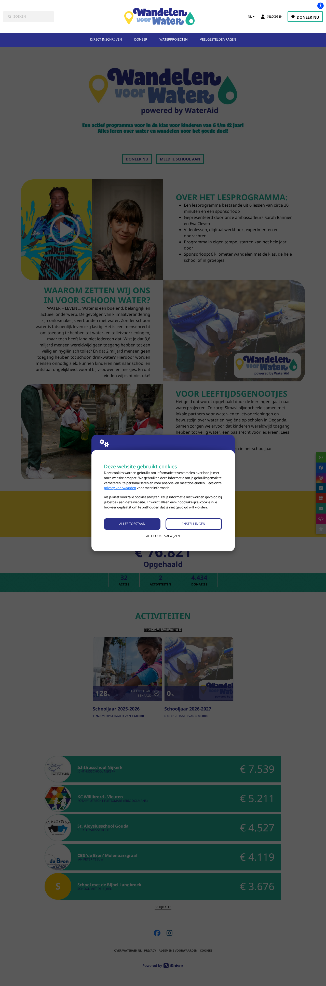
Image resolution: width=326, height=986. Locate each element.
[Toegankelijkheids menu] (320, 6)
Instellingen (193, 523)
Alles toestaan (132, 523)
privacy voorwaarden (120, 487)
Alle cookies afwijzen (163, 536)
